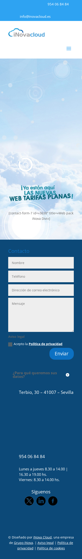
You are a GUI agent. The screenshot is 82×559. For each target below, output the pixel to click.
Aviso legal (46, 543)
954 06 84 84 (58, 4)
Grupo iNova (23, 543)
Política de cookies (51, 548)
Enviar (62, 353)
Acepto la (38, 344)
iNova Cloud (42, 537)
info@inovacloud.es (35, 16)
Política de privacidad (45, 344)
